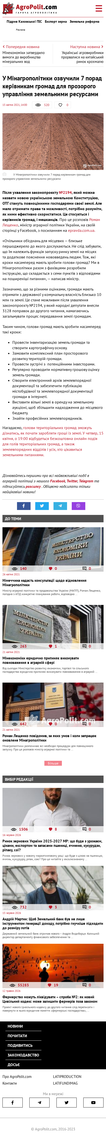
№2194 (65, 192)
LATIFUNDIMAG (65, 1083)
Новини (15, 1026)
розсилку (34, 486)
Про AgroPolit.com (17, 1076)
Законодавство (23, 1055)
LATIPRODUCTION (67, 1076)
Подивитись (20, 1045)
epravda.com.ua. (81, 230)
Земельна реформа (84, 21)
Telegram (86, 480)
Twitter (72, 480)
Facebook (57, 480)
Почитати (17, 1035)
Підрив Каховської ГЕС (24, 21)
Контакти (9, 1083)
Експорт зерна (56, 21)
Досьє (14, 1064)
